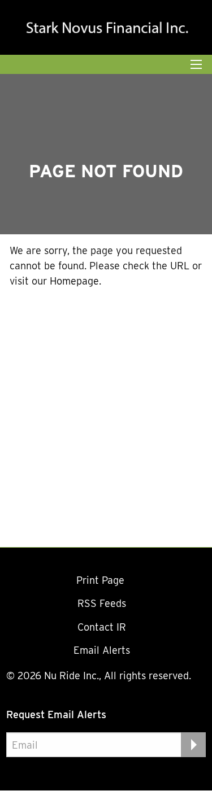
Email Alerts (101, 650)
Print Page (101, 580)
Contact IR (101, 627)
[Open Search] (196, 64)
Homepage (74, 281)
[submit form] (193, 744)
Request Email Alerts (56, 714)
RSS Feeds (101, 603)
